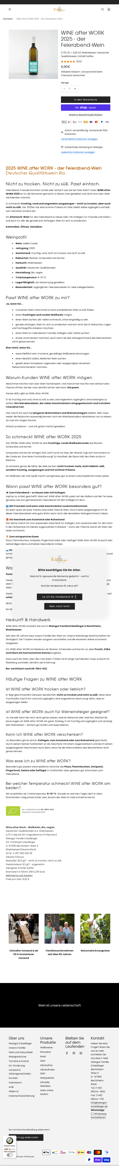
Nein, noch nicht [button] (59, 606)
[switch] (10, 1155)
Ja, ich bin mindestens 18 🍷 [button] (59, 596)
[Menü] (14, 1137)
